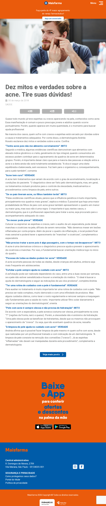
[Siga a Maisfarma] (75, 467)
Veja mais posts (51, 354)
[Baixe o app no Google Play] (62, 426)
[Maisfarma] (53, 3)
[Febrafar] (61, 503)
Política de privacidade (16, 483)
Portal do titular (12, 479)
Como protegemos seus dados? (21, 476)
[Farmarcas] (47, 503)
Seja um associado (53, 19)
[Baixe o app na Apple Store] (43, 426)
